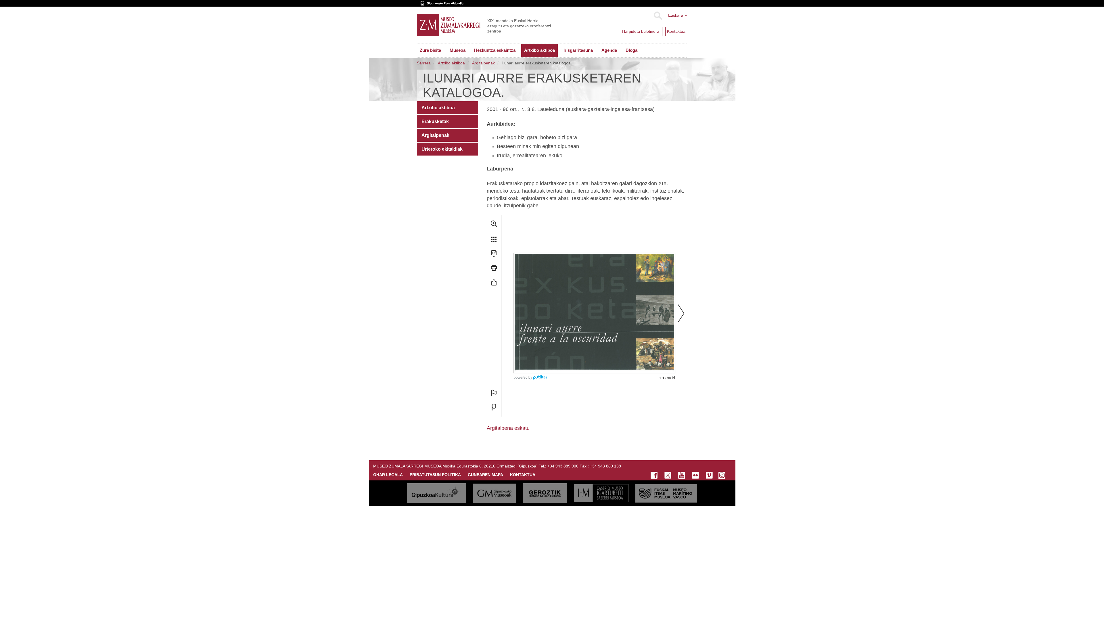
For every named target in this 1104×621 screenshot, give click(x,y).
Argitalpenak (483, 63)
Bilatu (658, 16)
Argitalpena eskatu (508, 428)
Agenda (609, 50)
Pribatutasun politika (435, 474)
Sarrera (424, 63)
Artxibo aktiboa (539, 50)
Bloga (631, 50)
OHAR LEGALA (388, 474)
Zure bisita (430, 50)
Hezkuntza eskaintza (494, 50)
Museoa (457, 50)
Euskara (676, 15)
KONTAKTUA (522, 474)
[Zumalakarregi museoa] (450, 25)
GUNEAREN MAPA (485, 474)
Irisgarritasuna (578, 50)
